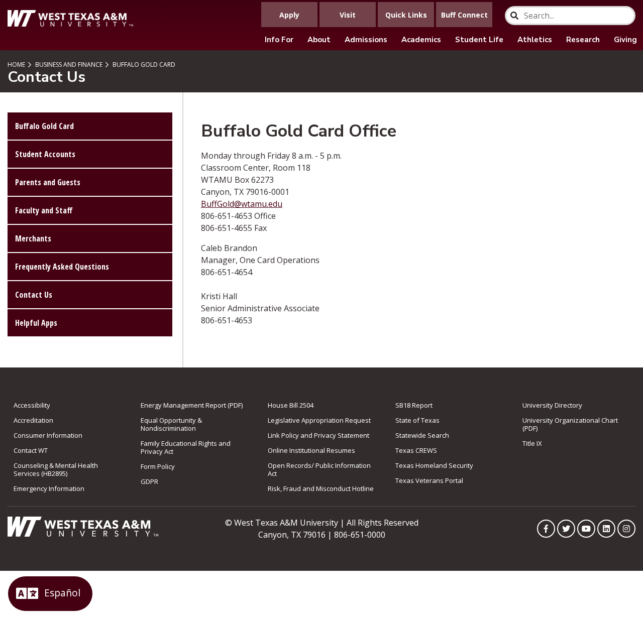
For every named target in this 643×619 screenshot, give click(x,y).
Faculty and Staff (44, 210)
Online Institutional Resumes (311, 450)
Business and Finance (68, 64)
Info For (279, 40)
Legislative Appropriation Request (319, 420)
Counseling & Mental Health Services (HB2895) (56, 469)
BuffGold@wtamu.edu (241, 203)
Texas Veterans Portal (429, 480)
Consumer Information (48, 435)
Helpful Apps (36, 322)
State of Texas (417, 420)
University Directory (552, 405)
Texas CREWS (416, 450)
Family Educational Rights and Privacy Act (186, 447)
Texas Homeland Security (434, 465)
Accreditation (33, 420)
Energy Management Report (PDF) (192, 405)
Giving (625, 40)
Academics (421, 40)
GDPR (149, 481)
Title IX (532, 443)
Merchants (33, 238)
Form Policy (158, 466)
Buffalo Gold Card (143, 64)
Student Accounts (45, 154)
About (319, 40)
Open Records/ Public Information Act (319, 469)
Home (16, 64)
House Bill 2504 (290, 405)
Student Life (479, 40)
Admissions (366, 40)
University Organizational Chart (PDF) (570, 424)
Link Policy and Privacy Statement (318, 435)
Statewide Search (422, 435)
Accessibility (32, 405)
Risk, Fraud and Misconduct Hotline (321, 488)
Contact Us (33, 294)
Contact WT (31, 450)
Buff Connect (464, 15)
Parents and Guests (47, 182)
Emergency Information (49, 488)
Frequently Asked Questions (62, 266)
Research (583, 40)
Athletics (534, 40)
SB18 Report (414, 405)
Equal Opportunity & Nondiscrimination (171, 424)
